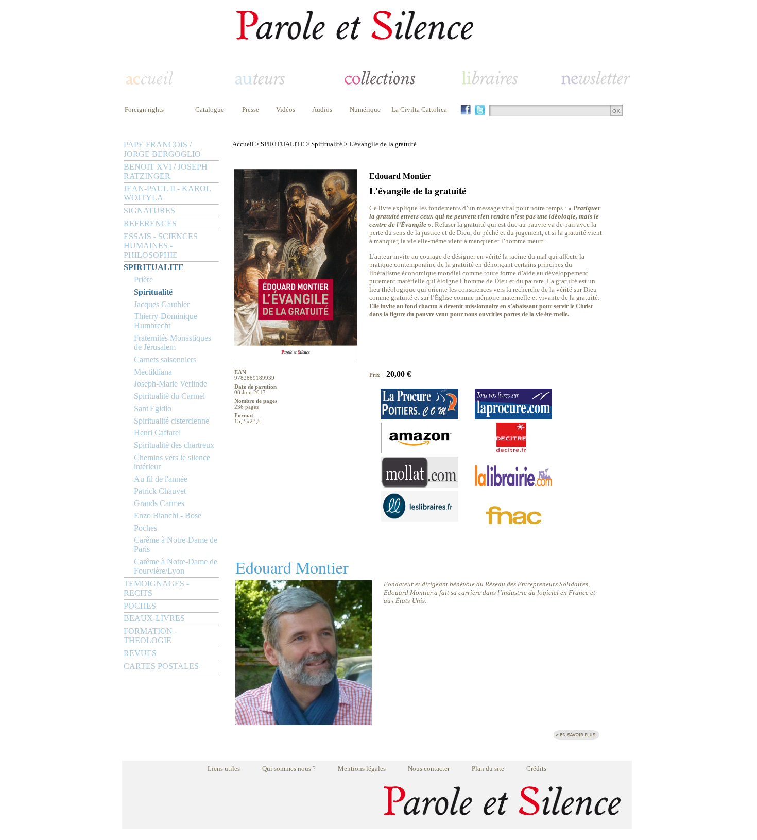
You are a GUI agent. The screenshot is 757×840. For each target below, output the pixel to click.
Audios (322, 109)
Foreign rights (144, 109)
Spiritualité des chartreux (174, 445)
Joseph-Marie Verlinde (170, 383)
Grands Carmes (159, 503)
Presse (250, 109)
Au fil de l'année (160, 479)
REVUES (140, 653)
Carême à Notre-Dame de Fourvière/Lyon (175, 566)
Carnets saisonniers (165, 359)
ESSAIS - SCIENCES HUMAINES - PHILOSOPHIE (161, 245)
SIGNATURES (149, 210)
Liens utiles (224, 768)
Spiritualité (153, 292)
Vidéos (285, 109)
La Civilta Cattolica (419, 109)
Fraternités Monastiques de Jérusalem (172, 342)
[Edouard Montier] (303, 722)
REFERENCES (150, 223)
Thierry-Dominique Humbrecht (165, 321)
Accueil (243, 144)
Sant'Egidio (152, 408)
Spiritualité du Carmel (169, 396)
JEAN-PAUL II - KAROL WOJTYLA (167, 193)
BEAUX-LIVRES (154, 618)
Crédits (536, 768)
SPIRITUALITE (154, 267)
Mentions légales (362, 768)
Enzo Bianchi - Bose (167, 515)
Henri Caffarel (157, 432)
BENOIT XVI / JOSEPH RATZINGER (166, 171)
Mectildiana (153, 371)
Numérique (365, 109)
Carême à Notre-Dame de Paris (175, 544)
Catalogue (209, 109)
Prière (143, 279)
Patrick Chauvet (160, 490)
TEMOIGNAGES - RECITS (156, 588)
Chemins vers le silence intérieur (172, 462)
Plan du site (488, 768)
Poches (145, 528)
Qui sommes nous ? (289, 768)
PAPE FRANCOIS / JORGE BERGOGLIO (162, 149)
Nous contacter (429, 768)
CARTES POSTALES (161, 666)
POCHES (140, 605)
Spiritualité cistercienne (171, 420)
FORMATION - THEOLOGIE (150, 636)
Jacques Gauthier (162, 304)
